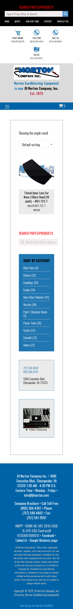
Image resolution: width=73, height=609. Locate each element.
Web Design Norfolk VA (31, 605)
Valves (26, 345)
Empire (26, 290)
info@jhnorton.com (36, 495)
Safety (26, 330)
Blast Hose (29, 268)
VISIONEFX (48, 605)
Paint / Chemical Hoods (35, 312)
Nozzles (27, 304)
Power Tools (29, 323)
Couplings (28, 282)
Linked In (21, 540)
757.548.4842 (31, 368)
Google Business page (44, 540)
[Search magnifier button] (65, 14)
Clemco (27, 275)
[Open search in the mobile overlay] (38, 242)
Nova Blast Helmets (33, 297)
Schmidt (27, 338)
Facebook (48, 535)
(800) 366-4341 (36, 40)
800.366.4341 (30, 372)
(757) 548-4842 (55, 40)
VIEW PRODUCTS (17, 40)
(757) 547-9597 (36, 56)
